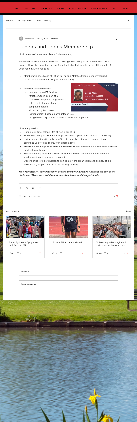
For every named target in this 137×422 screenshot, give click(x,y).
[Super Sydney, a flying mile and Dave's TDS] (25, 227)
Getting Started (25, 20)
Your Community (44, 20)
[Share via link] (40, 188)
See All (128, 211)
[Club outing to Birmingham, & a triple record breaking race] (112, 227)
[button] (128, 20)
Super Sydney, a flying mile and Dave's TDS (23, 243)
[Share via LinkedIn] (33, 188)
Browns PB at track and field (67, 242)
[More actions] (116, 38)
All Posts (9, 20)
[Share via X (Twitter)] (27, 188)
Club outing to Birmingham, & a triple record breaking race (111, 243)
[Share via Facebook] (20, 188)
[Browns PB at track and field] (68, 227)
